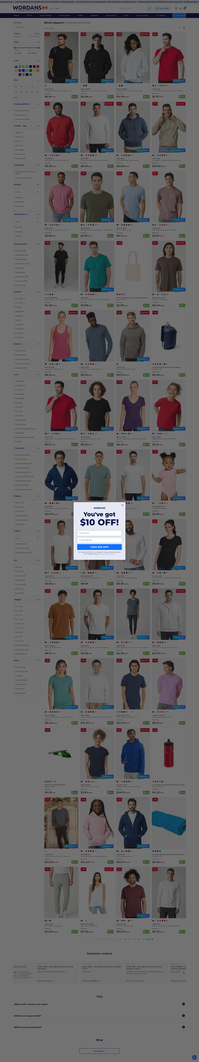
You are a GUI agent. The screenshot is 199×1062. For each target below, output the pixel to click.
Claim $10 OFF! (99, 547)
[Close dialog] (122, 505)
